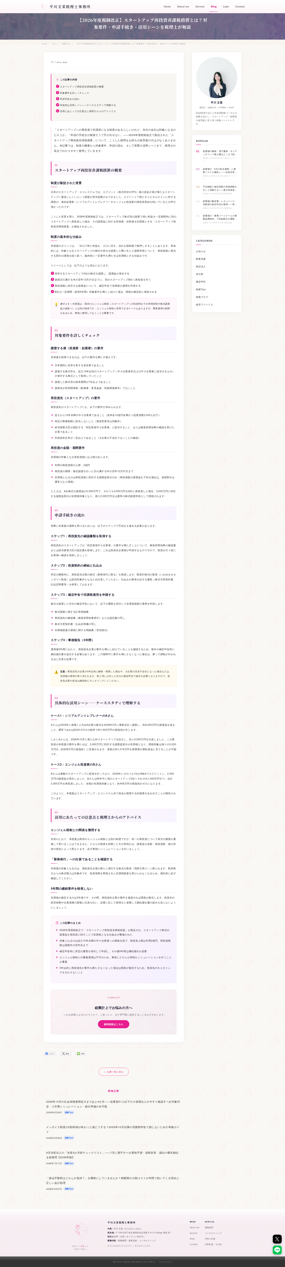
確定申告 (201, 281)
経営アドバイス (204, 304)
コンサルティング (213, 1233)
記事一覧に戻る (115, 1071)
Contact (194, 1244)
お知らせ (201, 251)
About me (194, 1227)
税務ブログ (202, 297)
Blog (192, 1238)
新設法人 (201, 266)
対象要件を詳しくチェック (74, 92)
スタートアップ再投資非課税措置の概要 (82, 86)
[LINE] (277, 1250)
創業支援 (201, 258)
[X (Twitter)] (277, 1239)
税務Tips (201, 289)
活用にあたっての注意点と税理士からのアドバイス (88, 111)
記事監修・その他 (213, 1244)
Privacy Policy (165, 1262)
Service (194, 1233)
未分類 (199, 274)
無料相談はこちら (113, 1024)
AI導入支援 (210, 1238)
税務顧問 (209, 1227)
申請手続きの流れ (69, 98)
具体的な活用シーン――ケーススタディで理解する (88, 105)
